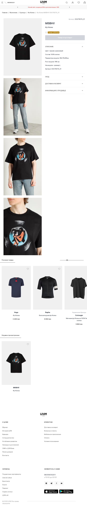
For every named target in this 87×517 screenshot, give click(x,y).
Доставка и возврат (51, 427)
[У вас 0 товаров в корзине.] (84, 2)
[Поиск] (66, 2)
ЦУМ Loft (5, 495)
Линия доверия (7, 452)
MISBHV (50, 23)
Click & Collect (7, 478)
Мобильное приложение (52, 434)
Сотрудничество (8, 438)
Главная (4, 12)
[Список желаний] (78, 2)
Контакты (5, 455)
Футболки (31, 12)
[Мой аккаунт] (72, 2)
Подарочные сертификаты (11, 474)
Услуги (4, 485)
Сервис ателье (7, 492)
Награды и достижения (10, 445)
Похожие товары (7, 260)
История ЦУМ (7, 431)
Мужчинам (13, 12)
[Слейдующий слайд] (69, 7)
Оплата (46, 438)
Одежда (22, 12)
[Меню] (2, 2)
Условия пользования (51, 441)
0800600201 (11, 2)
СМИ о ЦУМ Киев (8, 448)
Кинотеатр (6, 481)
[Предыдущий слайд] (17, 7)
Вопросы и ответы (50, 431)
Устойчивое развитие (9, 441)
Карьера (5, 434)
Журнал (5, 427)
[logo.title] (43, 414)
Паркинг (5, 488)
